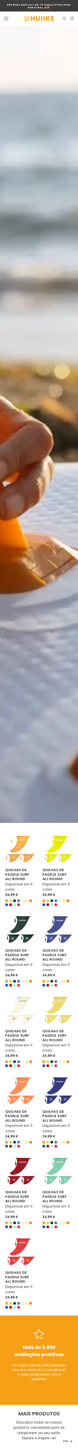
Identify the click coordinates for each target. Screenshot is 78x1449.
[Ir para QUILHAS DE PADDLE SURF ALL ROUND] (20, 849)
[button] (6, 18)
